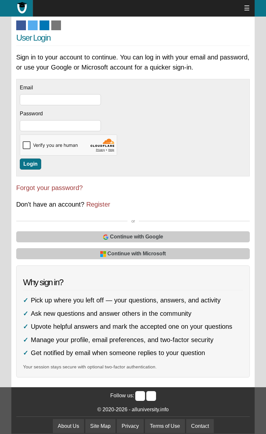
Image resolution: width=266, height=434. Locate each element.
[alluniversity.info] (22, 8)
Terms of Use (165, 426)
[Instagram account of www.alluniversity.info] (151, 396)
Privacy (130, 426)
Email (26, 87)
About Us (68, 426)
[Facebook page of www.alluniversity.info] (140, 396)
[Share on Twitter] (33, 25)
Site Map (100, 426)
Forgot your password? (49, 187)
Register (98, 204)
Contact (200, 426)
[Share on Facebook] (21, 25)
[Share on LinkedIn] (44, 25)
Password (31, 113)
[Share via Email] (56, 25)
